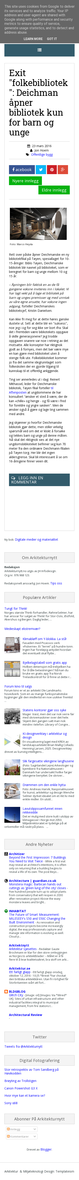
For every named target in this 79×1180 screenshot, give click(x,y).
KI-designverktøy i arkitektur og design (45, 735)
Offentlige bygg (42, 154)
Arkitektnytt (19, 945)
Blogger (46, 1149)
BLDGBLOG (17, 991)
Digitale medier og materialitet (36, 539)
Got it (52, 39)
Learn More (33, 39)
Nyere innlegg (25, 180)
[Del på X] (41, 169)
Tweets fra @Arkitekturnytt (23, 1046)
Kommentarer (19, 1136)
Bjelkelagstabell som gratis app (45, 662)
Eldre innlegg (54, 190)
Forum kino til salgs (18, 686)
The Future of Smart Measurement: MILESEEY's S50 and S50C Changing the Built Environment (37, 918)
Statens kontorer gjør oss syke (44, 710)
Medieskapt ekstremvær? (22, 629)
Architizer (17, 854)
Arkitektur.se (19, 968)
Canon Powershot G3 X (21, 1088)
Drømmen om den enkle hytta (44, 785)
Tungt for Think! (15, 608)
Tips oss (56, 583)
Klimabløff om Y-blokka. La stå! (44, 639)
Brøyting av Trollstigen (20, 1081)
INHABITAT (17, 911)
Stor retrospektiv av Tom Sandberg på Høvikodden (31, 1071)
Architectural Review (25, 1015)
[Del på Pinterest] (52, 169)
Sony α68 (11, 1103)
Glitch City (16, 995)
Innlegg (15, 1129)
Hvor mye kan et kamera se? (24, 1095)
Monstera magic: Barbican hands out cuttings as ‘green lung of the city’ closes (38, 886)
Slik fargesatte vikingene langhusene (48, 761)
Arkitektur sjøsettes (23, 949)
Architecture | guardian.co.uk (32, 881)
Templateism (65, 1171)
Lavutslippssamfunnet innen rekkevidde (42, 810)
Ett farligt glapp (20, 972)
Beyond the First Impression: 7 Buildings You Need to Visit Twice (37, 859)
